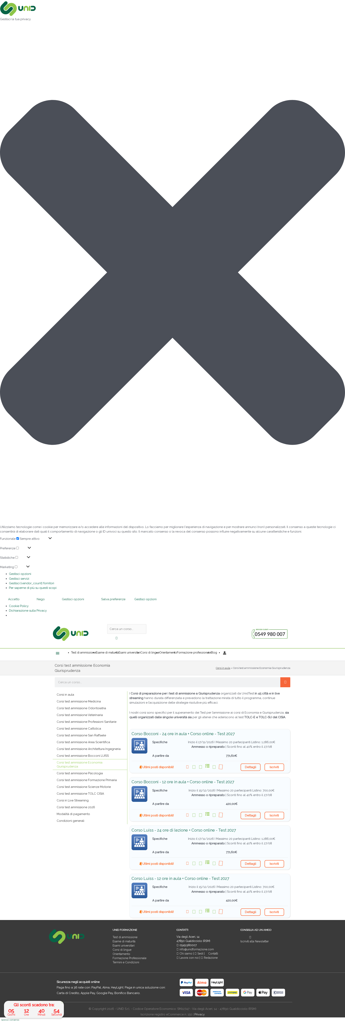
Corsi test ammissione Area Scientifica (83, 742)
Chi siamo (185, 953)
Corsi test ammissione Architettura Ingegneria (89, 749)
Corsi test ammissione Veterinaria (80, 715)
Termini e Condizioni (126, 962)
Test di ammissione (125, 937)
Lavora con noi (189, 957)
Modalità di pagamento (73, 814)
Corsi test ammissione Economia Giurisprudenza (79, 764)
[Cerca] (285, 682)
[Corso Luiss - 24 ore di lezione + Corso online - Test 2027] (139, 842)
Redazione (210, 957)
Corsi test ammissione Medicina (79, 701)
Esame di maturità (124, 941)
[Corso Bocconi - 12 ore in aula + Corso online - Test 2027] (139, 794)
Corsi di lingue (122, 949)
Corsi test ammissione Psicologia (80, 773)
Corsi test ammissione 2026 (76, 807)
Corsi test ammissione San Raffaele (81, 735)
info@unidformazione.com (196, 949)
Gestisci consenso (10, 1020)
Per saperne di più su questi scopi (33, 588)
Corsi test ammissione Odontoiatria (81, 708)
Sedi (200, 953)
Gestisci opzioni (20, 574)
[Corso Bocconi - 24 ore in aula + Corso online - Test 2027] (139, 746)
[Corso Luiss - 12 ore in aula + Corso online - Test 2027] (139, 890)
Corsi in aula (223, 667)
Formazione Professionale (129, 958)
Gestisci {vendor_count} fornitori (31, 583)
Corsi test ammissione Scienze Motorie (84, 787)
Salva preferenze (113, 599)
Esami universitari (124, 945)
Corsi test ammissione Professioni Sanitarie (86, 722)
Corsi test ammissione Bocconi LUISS (83, 756)
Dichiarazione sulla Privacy (28, 610)
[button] (172, 273)
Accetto (14, 599)
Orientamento (121, 954)
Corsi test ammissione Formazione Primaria (87, 780)
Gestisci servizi (19, 578)
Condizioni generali (70, 821)
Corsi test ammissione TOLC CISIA (80, 793)
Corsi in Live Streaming (73, 800)
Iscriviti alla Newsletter (254, 941)
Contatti (212, 953)
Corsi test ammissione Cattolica (79, 728)
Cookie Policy (19, 606)
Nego (41, 599)
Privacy (199, 1014)
